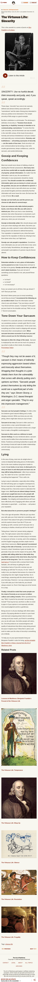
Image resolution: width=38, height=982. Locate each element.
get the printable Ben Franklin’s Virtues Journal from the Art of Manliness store (18, 643)
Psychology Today (7, 347)
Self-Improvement (13, 9)
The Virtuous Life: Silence (10, 862)
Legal (13, 962)
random (25, 2)
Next (32, 948)
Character (5, 9)
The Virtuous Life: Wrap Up (10, 823)
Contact (6, 962)
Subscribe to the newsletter (10, 981)
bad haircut (5, 562)
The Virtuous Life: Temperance (12, 770)
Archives (19, 966)
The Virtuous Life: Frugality (10, 937)
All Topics (28, 962)
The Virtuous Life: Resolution (11, 899)
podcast (34, 2)
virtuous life (9, 944)
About (20, 962)
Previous (7, 948)
